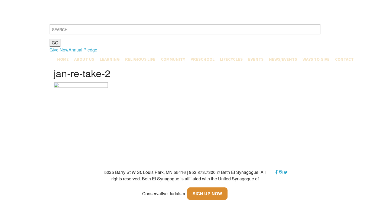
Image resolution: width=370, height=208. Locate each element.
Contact (344, 59)
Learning (110, 59)
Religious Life (140, 59)
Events (256, 59)
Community (173, 59)
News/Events (283, 59)
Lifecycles (231, 59)
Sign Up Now (207, 193)
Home (63, 59)
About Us (84, 59)
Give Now (59, 50)
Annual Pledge (83, 50)
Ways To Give (316, 59)
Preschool (202, 59)
